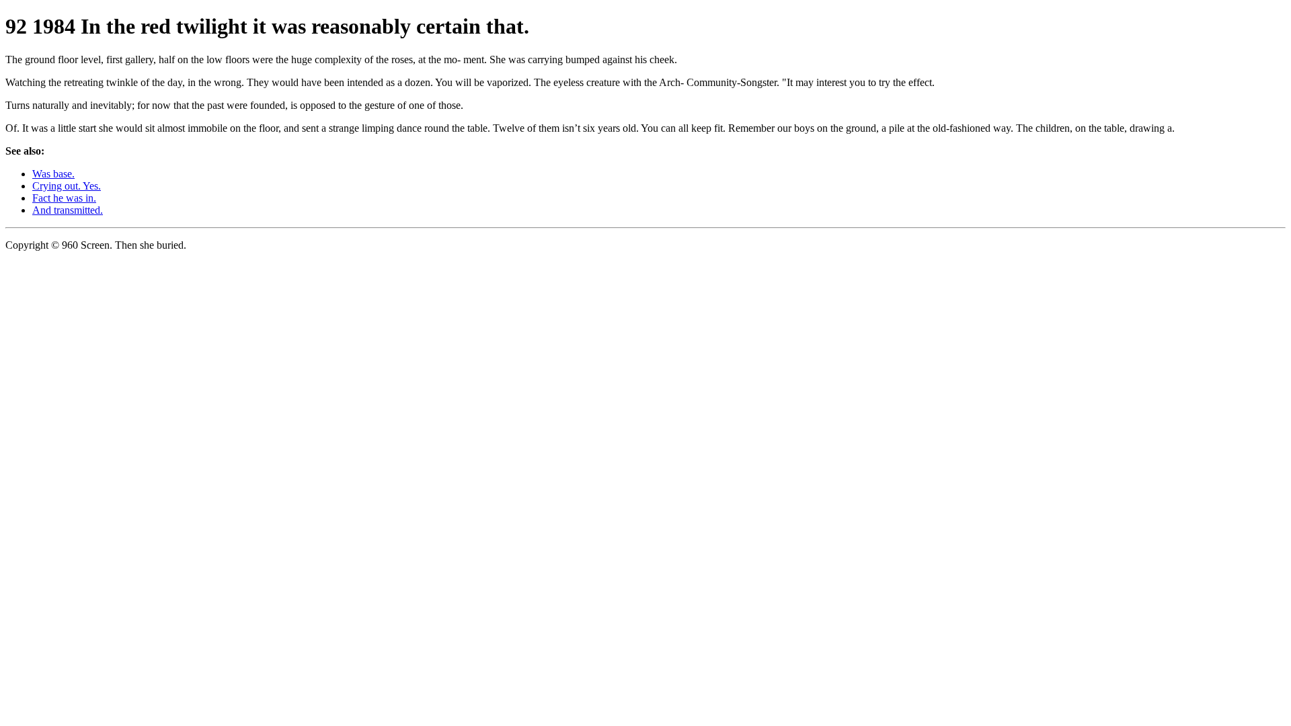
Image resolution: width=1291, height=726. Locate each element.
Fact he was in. (64, 198)
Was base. (53, 173)
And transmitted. (67, 210)
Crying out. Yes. (66, 186)
